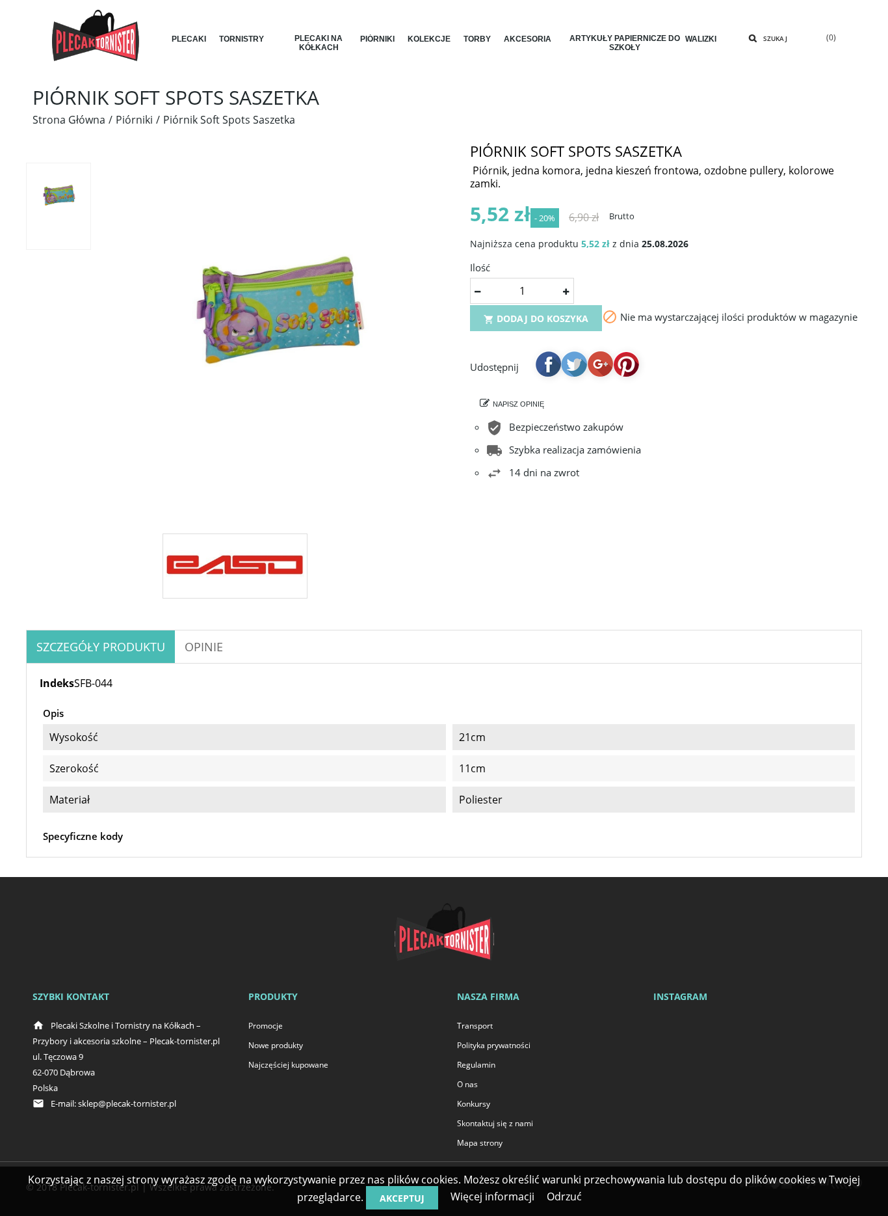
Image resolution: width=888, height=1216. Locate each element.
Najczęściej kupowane (288, 1064)
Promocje (265, 1025)
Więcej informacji (492, 1196)
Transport (475, 1025)
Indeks (57, 683)
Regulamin (476, 1064)
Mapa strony (480, 1142)
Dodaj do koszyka (536, 318)
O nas (467, 1084)
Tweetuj (574, 364)
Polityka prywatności (493, 1045)
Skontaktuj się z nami (495, 1123)
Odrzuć (564, 1196)
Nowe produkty (275, 1045)
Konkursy (473, 1103)
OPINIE (204, 647)
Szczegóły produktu (100, 647)
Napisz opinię (518, 404)
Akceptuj (402, 1198)
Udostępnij (548, 364)
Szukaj (775, 38)
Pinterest (626, 364)
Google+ (600, 364)
